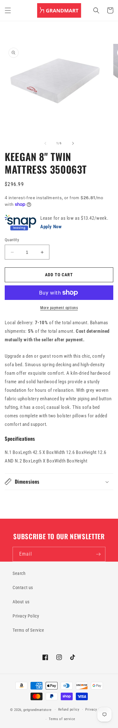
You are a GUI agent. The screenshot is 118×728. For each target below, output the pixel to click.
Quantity (12, 239)
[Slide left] (45, 143)
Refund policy (69, 709)
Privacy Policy (26, 615)
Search (19, 573)
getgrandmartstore (37, 709)
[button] (8, 10)
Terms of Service (28, 630)
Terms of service (62, 719)
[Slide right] (73, 143)
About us (21, 601)
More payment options (59, 308)
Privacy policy (96, 709)
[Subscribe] (98, 554)
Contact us (23, 587)
